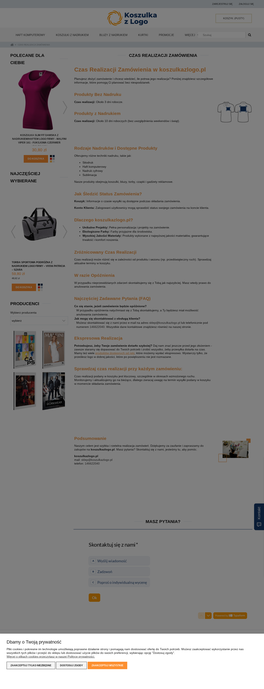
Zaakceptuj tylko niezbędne (31, 665)
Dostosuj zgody (71, 665)
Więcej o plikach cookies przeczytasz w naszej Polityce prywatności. (51, 656)
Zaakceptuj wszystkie (107, 665)
